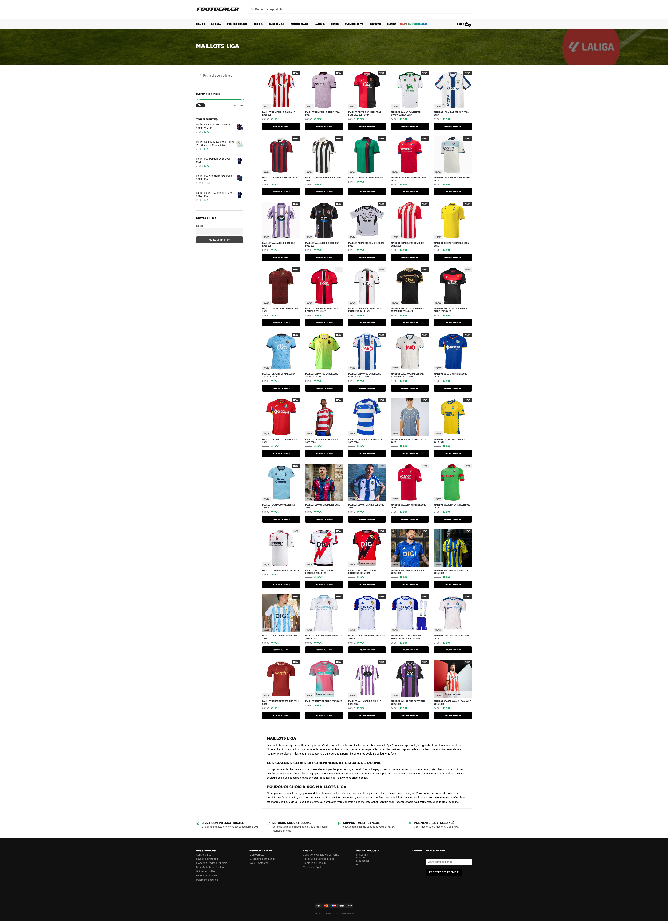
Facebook (362, 857)
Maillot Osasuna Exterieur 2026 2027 (452, 179)
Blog (198, 883)
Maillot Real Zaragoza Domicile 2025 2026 (323, 637)
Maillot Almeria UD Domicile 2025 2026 (407, 244)
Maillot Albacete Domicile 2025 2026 (366, 244)
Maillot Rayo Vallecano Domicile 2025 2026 (319, 571)
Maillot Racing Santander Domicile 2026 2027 (406, 113)
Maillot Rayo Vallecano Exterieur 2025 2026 (362, 571)
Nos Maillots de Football (210, 867)
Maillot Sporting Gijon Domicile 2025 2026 (452, 702)
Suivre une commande (262, 858)
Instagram (362, 854)
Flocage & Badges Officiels (211, 862)
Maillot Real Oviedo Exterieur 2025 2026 (451, 571)
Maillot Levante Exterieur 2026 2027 (323, 179)
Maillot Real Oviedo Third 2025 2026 (279, 637)
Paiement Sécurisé (207, 879)
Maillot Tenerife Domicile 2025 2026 (451, 637)
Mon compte (256, 854)
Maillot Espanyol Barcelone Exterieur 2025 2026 (407, 375)
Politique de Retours (315, 862)
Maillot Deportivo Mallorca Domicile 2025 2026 (321, 310)
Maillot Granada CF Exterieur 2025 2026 (365, 440)
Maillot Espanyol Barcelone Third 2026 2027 (321, 375)
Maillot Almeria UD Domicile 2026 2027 (278, 113)
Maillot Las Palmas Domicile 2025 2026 (450, 440)
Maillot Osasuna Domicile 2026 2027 (408, 179)
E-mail (199, 225)
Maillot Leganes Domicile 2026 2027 (451, 113)
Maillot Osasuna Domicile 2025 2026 (408, 506)
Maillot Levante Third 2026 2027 (366, 177)
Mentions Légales (313, 867)
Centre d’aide (203, 854)
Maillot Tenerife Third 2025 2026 (323, 701)
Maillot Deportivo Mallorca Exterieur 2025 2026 (364, 310)
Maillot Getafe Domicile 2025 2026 (450, 375)
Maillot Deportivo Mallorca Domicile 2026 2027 (364, 113)
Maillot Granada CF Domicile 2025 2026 (321, 440)
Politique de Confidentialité (318, 858)
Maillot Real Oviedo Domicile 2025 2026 (407, 571)
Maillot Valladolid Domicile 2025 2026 (364, 702)
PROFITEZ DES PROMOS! (444, 872)
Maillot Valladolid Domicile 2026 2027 (278, 244)
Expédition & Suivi (206, 875)
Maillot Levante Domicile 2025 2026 (322, 506)
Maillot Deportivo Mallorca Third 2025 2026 (450, 310)
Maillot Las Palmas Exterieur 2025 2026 (279, 506)
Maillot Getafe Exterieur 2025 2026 (279, 440)
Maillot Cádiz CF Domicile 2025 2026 (451, 244)
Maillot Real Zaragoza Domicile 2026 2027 (366, 637)
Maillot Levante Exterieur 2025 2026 (366, 506)
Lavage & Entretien (207, 858)
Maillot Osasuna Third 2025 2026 (280, 570)
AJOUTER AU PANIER (281, 126)
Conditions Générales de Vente (321, 854)
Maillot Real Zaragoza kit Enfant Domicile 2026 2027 (406, 637)
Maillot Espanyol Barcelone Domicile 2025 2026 (364, 375)
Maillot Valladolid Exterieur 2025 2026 (408, 702)
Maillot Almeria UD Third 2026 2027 (322, 113)
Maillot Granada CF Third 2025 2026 (408, 440)
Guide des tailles (206, 871)
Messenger (362, 860)
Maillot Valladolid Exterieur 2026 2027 (322, 244)
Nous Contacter (258, 862)
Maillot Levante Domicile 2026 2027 (279, 179)
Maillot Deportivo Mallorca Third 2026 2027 (278, 375)
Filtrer (200, 105)
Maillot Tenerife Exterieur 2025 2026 (280, 702)
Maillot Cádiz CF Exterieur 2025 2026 (280, 310)
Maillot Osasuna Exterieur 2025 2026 (452, 506)
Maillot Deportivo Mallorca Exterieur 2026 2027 (407, 310)
